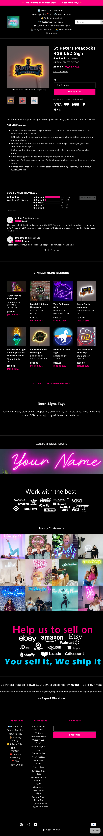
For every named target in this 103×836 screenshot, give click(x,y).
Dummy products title (21, 2)
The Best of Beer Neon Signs (38, 790)
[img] (21, 218)
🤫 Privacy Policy (15, 744)
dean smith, (57, 411)
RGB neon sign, (39, 415)
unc (78, 415)
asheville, (8, 411)
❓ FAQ (15, 761)
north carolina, (73, 411)
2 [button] (48, 250)
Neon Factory (38, 757)
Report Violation (53, 698)
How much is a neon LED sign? (38, 780)
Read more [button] (12, 231)
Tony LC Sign (17, 765)
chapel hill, (42, 411)
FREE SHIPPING (60, 71)
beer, (18, 411)
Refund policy (15, 734)
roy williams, (56, 415)
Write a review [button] (88, 197)
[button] (59, 58)
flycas (75, 62)
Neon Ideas (38, 767)
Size (56, 80)
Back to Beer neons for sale (53, 384)
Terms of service (15, 730)
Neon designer (38, 746)
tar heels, (70, 415)
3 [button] (51, 250)
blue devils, (28, 411)
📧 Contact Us (15, 726)
